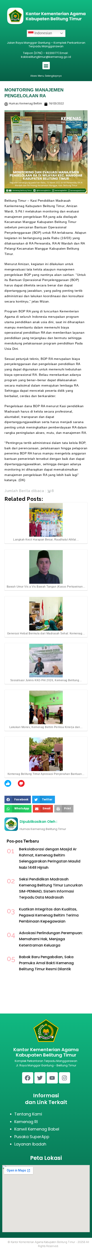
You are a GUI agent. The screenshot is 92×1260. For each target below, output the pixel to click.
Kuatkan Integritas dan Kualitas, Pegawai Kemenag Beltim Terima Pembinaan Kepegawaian (49, 915)
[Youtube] (52, 1077)
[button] (46, 65)
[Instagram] (64, 1077)
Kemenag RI (26, 1121)
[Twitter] (40, 1077)
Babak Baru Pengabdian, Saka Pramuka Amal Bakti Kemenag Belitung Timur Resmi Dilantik (46, 963)
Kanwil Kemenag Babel (36, 1129)
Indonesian (42, 33)
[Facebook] (27, 1077)
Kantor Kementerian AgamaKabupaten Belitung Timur (46, 1052)
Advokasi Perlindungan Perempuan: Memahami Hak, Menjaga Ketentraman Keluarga (51, 939)
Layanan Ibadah (30, 1144)
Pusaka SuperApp (31, 1136)
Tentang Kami (28, 1114)
